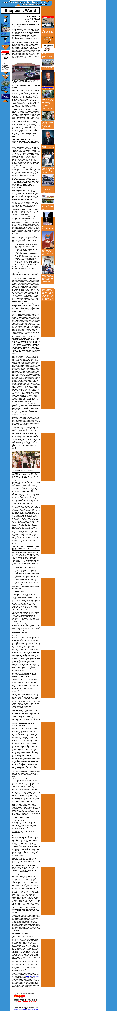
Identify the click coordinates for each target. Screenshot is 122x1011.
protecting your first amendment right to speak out (26, 1009)
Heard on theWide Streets (3, 33)
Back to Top (33, 990)
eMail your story (7, 23)
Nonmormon (7, 87)
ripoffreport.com (32, 1006)
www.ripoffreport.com (32, 976)
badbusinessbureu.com (20, 1006)
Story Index (18, 990)
